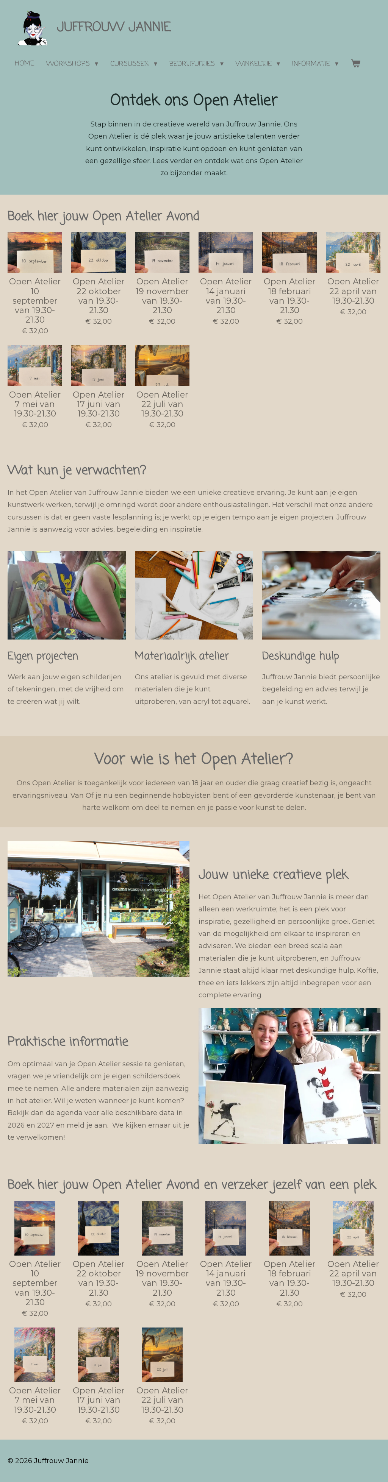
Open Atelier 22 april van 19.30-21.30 (353, 291)
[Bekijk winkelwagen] (355, 64)
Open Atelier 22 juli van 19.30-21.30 (162, 404)
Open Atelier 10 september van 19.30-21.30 (35, 300)
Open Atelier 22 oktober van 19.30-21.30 (98, 296)
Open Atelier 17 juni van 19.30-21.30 (98, 404)
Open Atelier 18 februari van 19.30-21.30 (289, 296)
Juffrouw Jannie (114, 27)
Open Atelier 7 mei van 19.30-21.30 (35, 404)
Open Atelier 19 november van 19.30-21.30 (162, 296)
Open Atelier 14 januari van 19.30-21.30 (226, 296)
